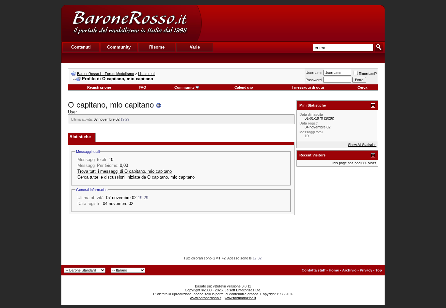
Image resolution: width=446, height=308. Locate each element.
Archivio (349, 270)
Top (378, 270)
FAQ (142, 87)
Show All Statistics (362, 145)
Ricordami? (368, 74)
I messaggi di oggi (308, 87)
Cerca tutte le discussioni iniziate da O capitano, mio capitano (136, 177)
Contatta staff (314, 270)
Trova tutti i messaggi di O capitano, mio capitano (124, 171)
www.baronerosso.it (205, 298)
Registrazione (99, 87)
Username (314, 73)
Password (314, 80)
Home (334, 270)
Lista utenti (146, 74)
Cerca (362, 87)
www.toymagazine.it (240, 298)
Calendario (243, 87)
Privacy (366, 270)
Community (184, 87)
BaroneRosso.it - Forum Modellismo (105, 74)
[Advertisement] (292, 23)
